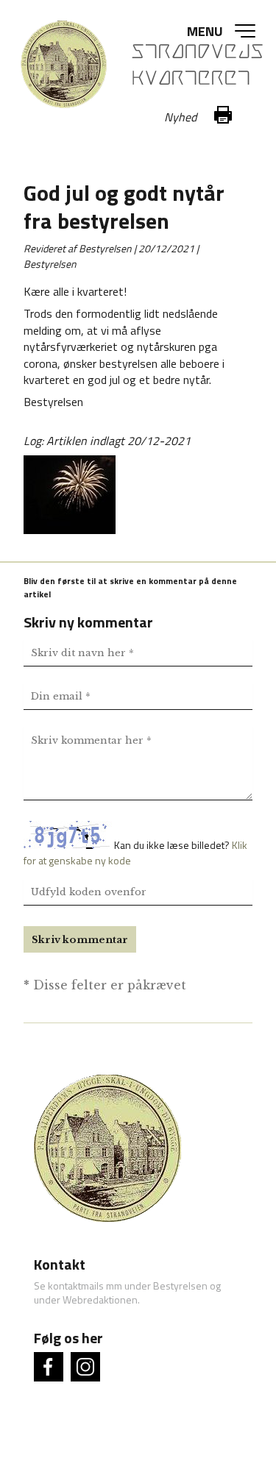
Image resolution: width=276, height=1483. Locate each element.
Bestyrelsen (180, 1285)
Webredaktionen (100, 1299)
